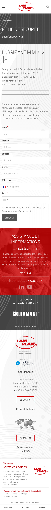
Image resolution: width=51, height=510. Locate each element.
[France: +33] (5, 186)
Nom (5, 127)
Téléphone (7, 180)
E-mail (5, 167)
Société (6, 153)
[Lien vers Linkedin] (21, 286)
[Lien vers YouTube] (29, 286)
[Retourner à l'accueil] (25, 6)
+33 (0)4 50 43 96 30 (27, 390)
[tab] (16, 326)
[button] (3, 6)
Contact (27, 273)
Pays (4, 193)
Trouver (27, 438)
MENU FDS (7, 20)
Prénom (6, 140)
